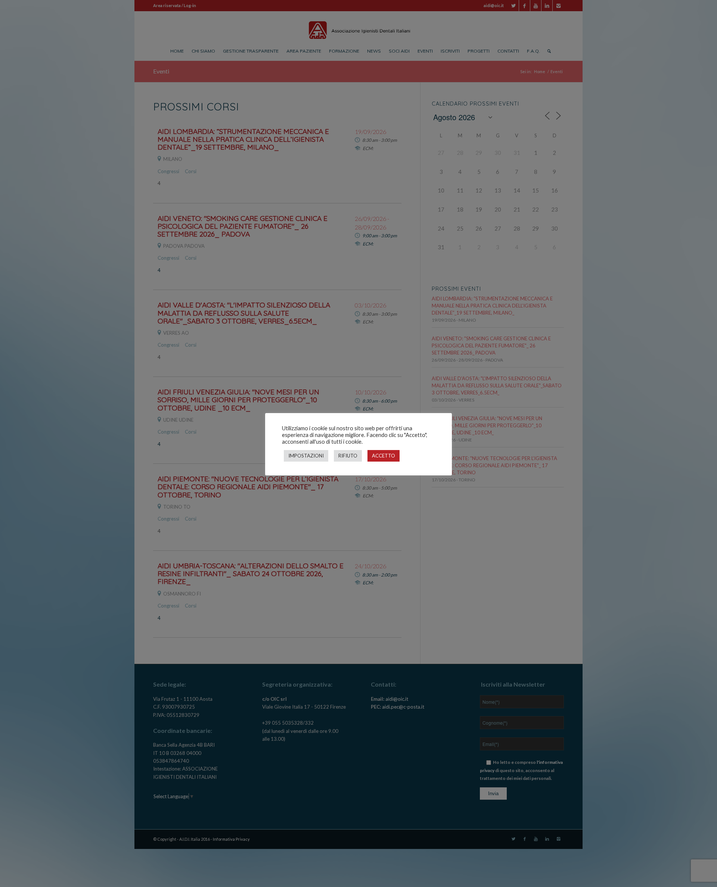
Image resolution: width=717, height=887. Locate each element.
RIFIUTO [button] (347, 456)
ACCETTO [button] (383, 456)
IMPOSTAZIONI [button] (306, 456)
